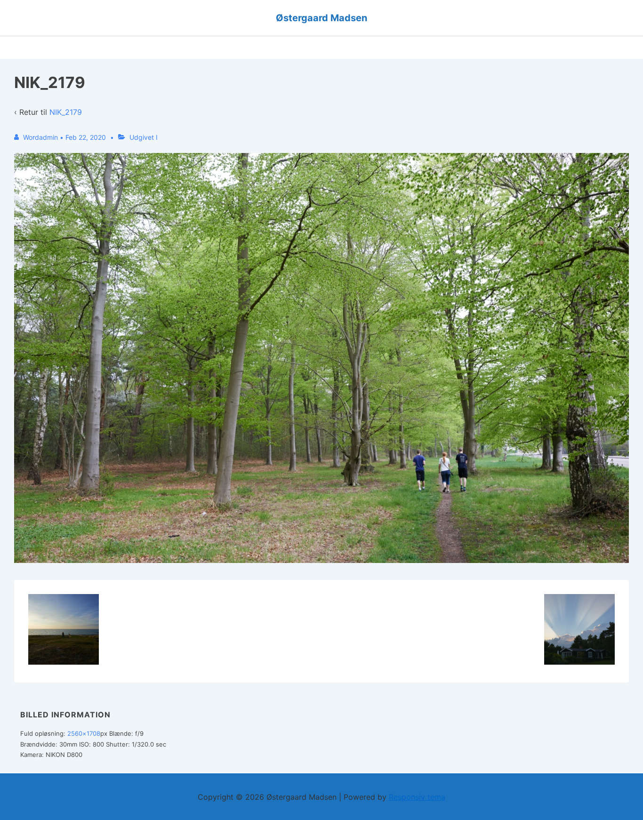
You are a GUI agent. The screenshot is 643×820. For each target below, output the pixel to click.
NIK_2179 (65, 112)
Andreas (355, 47)
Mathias (403, 47)
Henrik (276, 47)
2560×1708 (83, 733)
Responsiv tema (417, 797)
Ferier (237, 47)
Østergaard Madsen (321, 18)
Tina (314, 47)
